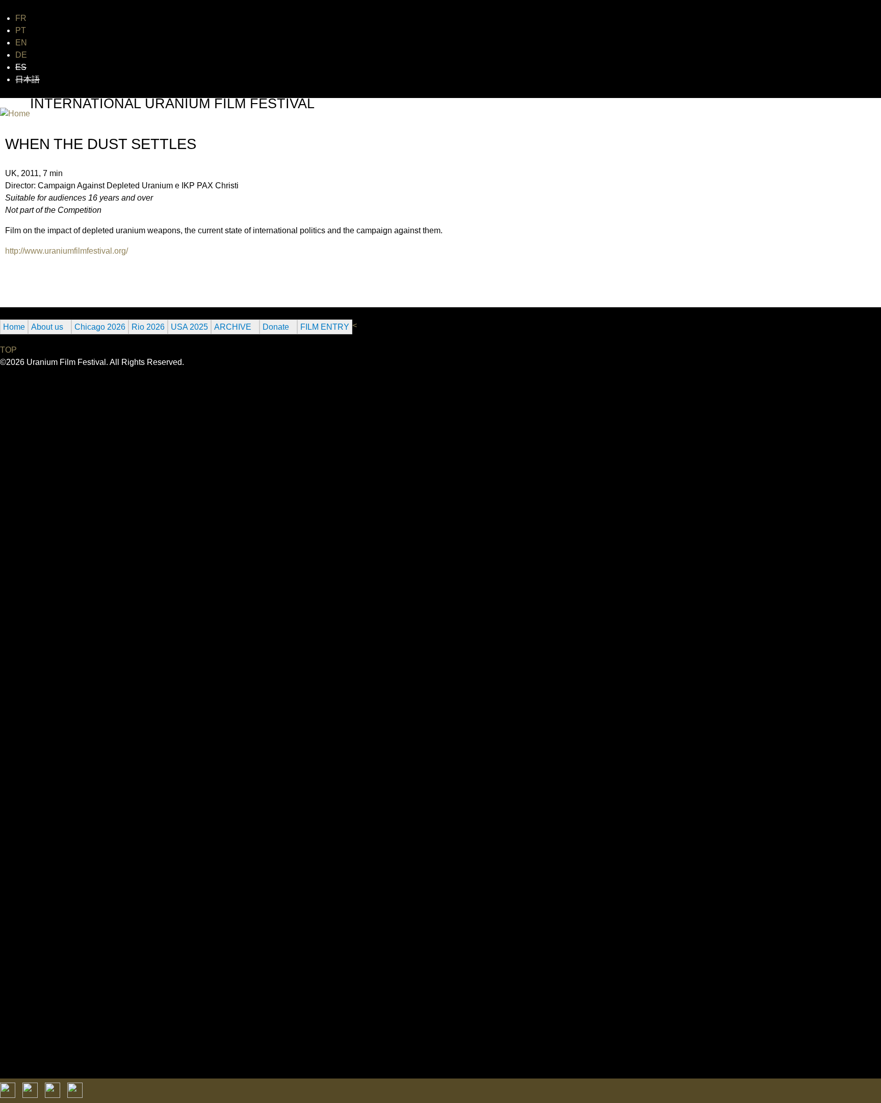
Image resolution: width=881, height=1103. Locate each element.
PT (20, 30)
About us (47, 327)
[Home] (15, 114)
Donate (276, 327)
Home (14, 327)
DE (21, 55)
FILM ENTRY (324, 327)
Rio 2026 (148, 327)
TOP (8, 350)
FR (21, 18)
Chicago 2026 (99, 327)
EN (21, 42)
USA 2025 (189, 327)
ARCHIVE (232, 327)
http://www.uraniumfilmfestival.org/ (66, 251)
